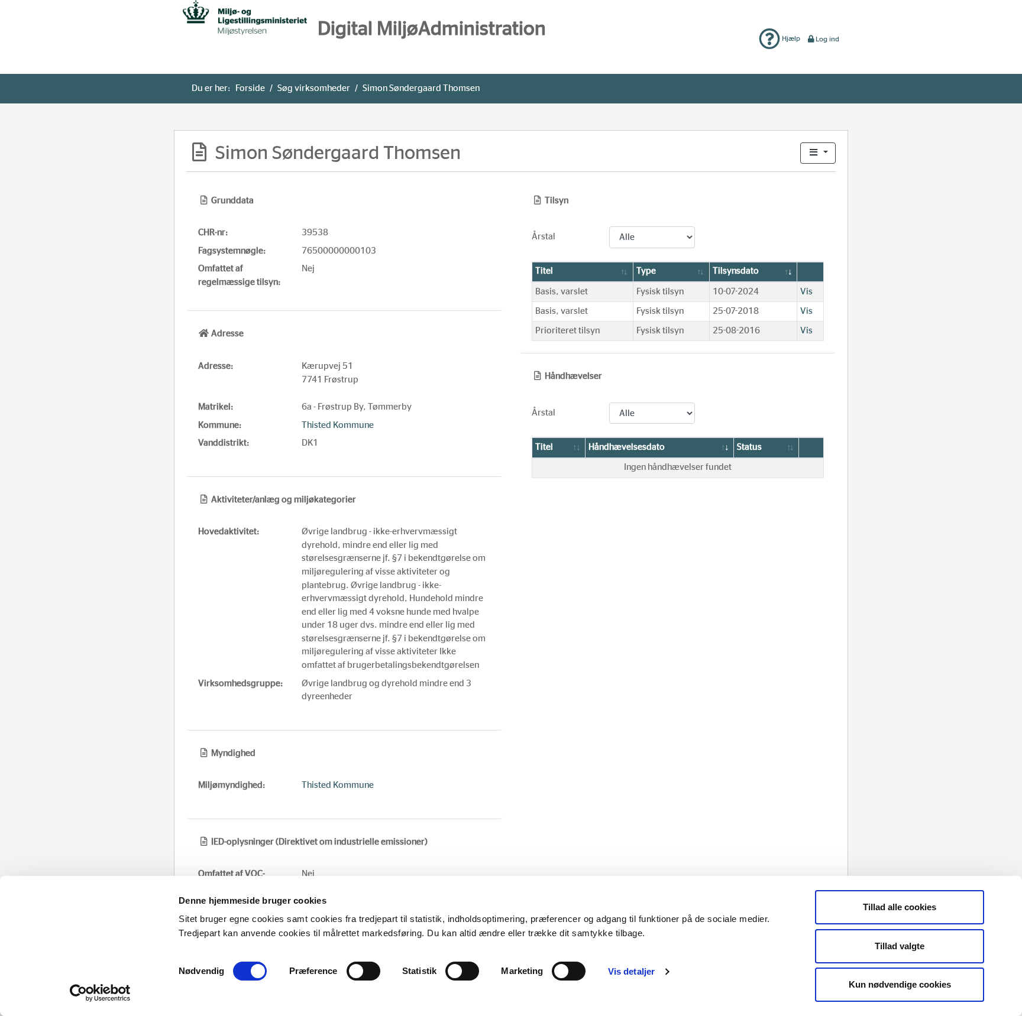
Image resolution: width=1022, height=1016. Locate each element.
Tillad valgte (899, 946)
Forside (250, 88)
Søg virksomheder (313, 88)
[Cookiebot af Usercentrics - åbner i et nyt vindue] (100, 993)
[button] (818, 153)
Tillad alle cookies (899, 907)
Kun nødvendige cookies (900, 984)
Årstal (543, 236)
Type (646, 271)
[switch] (363, 971)
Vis (806, 291)
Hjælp (790, 38)
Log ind (827, 39)
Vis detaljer (631, 971)
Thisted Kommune (338, 425)
